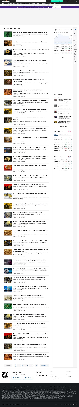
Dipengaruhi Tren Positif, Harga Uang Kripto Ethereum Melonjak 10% (30, 286)
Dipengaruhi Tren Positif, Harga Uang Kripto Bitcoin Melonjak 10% (30, 240)
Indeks (60, 29)
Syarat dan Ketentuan (58, 404)
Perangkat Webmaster (55, 378)
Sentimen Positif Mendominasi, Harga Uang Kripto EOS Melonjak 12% (31, 156)
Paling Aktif (56, 134)
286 (36, 365)
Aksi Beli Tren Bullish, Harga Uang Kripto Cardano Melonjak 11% (29, 128)
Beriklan (67, 374)
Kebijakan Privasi (67, 404)
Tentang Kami (68, 371)
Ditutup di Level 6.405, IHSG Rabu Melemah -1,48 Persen (64, 111)
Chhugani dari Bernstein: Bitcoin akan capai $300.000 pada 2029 (30, 41)
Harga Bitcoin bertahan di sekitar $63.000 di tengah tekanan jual (29, 354)
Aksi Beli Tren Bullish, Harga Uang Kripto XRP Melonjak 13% (28, 212)
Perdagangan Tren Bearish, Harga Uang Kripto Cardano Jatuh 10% (30, 109)
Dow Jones (56, 50)
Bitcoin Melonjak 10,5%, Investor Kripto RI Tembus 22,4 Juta (28, 184)
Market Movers (57, 131)
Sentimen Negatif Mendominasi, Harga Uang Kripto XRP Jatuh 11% (30, 100)
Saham (69, 29)
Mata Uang (56, 30)
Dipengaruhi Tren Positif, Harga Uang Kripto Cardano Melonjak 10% (30, 204)
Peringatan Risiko (74, 404)
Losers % (66, 134)
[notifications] (74, 1)
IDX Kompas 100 (57, 44)
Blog (52, 371)
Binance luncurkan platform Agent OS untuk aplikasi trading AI (29, 221)
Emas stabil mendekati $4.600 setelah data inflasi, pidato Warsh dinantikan (64, 122)
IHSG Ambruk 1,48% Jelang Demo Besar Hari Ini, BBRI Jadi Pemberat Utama (64, 105)
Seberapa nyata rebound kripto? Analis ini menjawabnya (27, 70)
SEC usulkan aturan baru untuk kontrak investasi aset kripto (28, 314)
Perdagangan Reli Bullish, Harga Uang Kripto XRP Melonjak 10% (29, 147)
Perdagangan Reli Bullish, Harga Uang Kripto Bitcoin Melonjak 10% (30, 175)
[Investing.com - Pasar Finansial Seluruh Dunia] (6, 1)
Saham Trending (58, 156)
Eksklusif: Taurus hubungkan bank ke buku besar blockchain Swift (30, 32)
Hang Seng (56, 52)
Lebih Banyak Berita (62, 126)
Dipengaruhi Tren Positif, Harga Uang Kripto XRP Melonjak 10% (29, 277)
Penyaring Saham (43, 3)
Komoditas (65, 29)
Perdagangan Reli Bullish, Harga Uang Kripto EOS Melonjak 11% (29, 260)
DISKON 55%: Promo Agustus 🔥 (57, 1)
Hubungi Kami (68, 376)
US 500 (55, 48)
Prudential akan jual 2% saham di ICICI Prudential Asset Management (64, 117)
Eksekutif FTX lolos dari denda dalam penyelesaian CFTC (27, 295)
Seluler (52, 374)
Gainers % (61, 134)
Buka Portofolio (54, 376)
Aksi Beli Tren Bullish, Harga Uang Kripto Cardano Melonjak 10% (29, 268)
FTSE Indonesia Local (58, 46)
